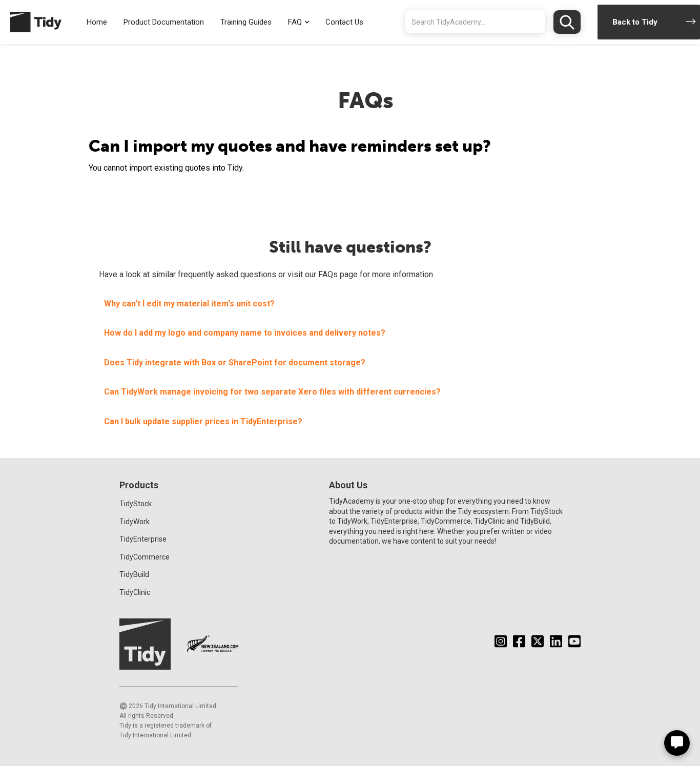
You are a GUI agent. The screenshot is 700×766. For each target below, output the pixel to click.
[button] (298, 22)
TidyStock (135, 504)
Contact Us (344, 22)
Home (97, 22)
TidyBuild (134, 574)
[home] (30, 22)
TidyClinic (134, 592)
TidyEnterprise (143, 539)
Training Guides (246, 22)
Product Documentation (163, 22)
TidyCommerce (144, 557)
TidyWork (134, 521)
